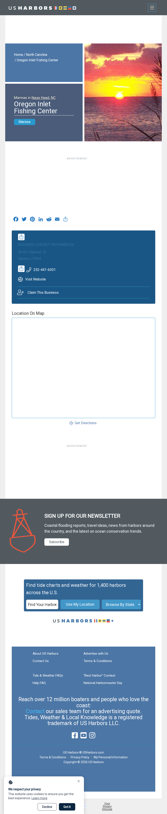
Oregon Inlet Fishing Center (37, 60)
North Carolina (36, 55)
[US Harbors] (42, 7)
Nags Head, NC (44, 97)
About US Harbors (45, 654)
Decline (47, 807)
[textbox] (42, 604)
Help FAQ (39, 683)
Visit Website (35, 279)
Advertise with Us (96, 654)
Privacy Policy (80, 757)
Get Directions (86, 423)
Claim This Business (43, 292)
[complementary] (65, 220)
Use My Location (80, 604)
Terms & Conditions (98, 661)
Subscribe (56, 542)
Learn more (39, 798)
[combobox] (42, 604)
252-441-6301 (44, 270)
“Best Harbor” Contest (99, 675)
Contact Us (41, 661)
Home (18, 55)
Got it (67, 807)
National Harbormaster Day (103, 683)
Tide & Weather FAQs (48, 675)
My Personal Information (111, 757)
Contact (35, 711)
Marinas (24, 122)
